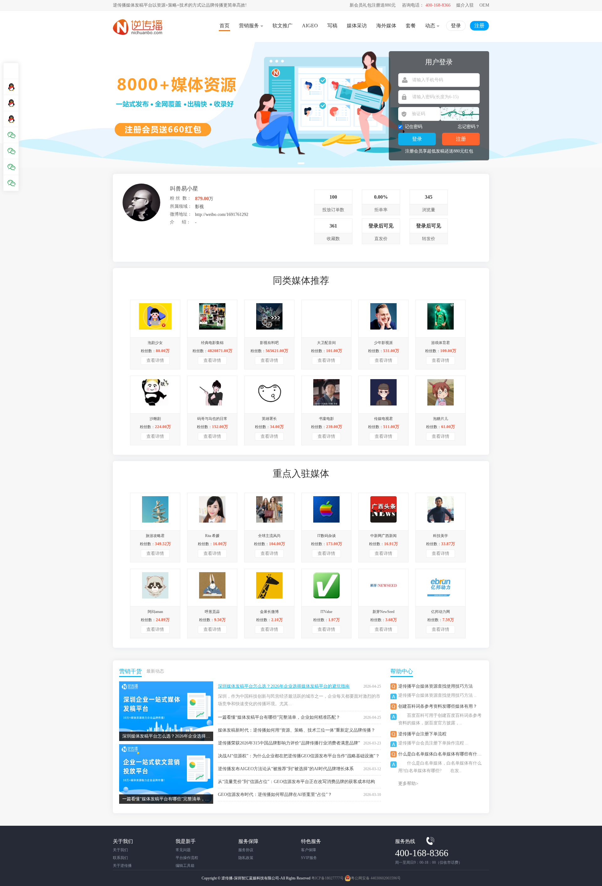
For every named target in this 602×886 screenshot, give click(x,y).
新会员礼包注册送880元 (373, 5)
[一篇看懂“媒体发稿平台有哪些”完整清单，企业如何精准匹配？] (166, 746)
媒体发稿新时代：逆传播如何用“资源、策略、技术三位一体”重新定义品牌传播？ (296, 730)
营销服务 (249, 25)
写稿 (332, 25)
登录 (456, 25)
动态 (430, 25)
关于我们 (120, 850)
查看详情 (155, 360)
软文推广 (282, 25)
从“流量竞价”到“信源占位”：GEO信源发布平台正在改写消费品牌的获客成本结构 (296, 781)
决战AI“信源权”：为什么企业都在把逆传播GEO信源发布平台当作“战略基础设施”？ (299, 756)
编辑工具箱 (185, 865)
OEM (484, 5)
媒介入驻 (465, 5)
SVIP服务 (309, 858)
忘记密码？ (469, 126)
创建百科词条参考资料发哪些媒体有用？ (437, 706)
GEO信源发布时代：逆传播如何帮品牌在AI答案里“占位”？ (275, 794)
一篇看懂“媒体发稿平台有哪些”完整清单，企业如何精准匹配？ (279, 717)
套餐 (411, 25)
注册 (479, 25)
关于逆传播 (122, 865)
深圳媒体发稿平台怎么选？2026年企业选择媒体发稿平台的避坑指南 (284, 686)
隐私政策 (245, 858)
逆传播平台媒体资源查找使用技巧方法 (435, 686)
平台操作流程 (187, 858)
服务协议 (245, 850)
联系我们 (120, 858)
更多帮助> (408, 783)
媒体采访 (357, 25)
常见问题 (183, 850)
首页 (224, 25)
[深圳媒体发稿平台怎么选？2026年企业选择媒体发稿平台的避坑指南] (166, 683)
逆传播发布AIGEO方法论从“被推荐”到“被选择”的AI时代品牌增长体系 (286, 768)
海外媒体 (386, 25)
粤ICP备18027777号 (327, 878)
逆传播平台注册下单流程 (422, 734)
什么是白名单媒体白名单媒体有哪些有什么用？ (444, 754)
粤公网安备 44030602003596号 (376, 878)
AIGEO (310, 25)
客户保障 (308, 850)
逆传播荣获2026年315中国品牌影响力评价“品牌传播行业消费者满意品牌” (289, 743)
